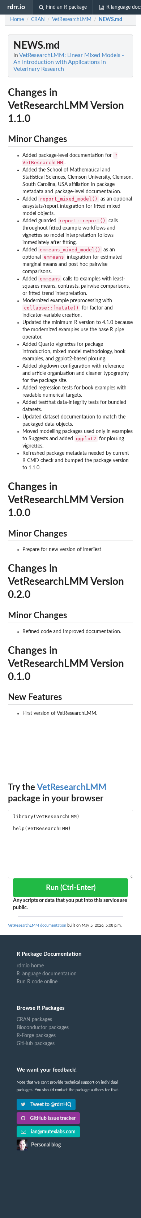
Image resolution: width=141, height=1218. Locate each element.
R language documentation (47, 973)
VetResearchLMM (72, 787)
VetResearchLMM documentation (37, 925)
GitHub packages (36, 1043)
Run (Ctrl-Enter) (70, 887)
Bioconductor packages (43, 1027)
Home (17, 19)
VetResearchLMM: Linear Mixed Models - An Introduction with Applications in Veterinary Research (68, 62)
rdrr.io (16, 7)
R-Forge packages (36, 1035)
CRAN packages (34, 1019)
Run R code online (37, 981)
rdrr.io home (30, 965)
